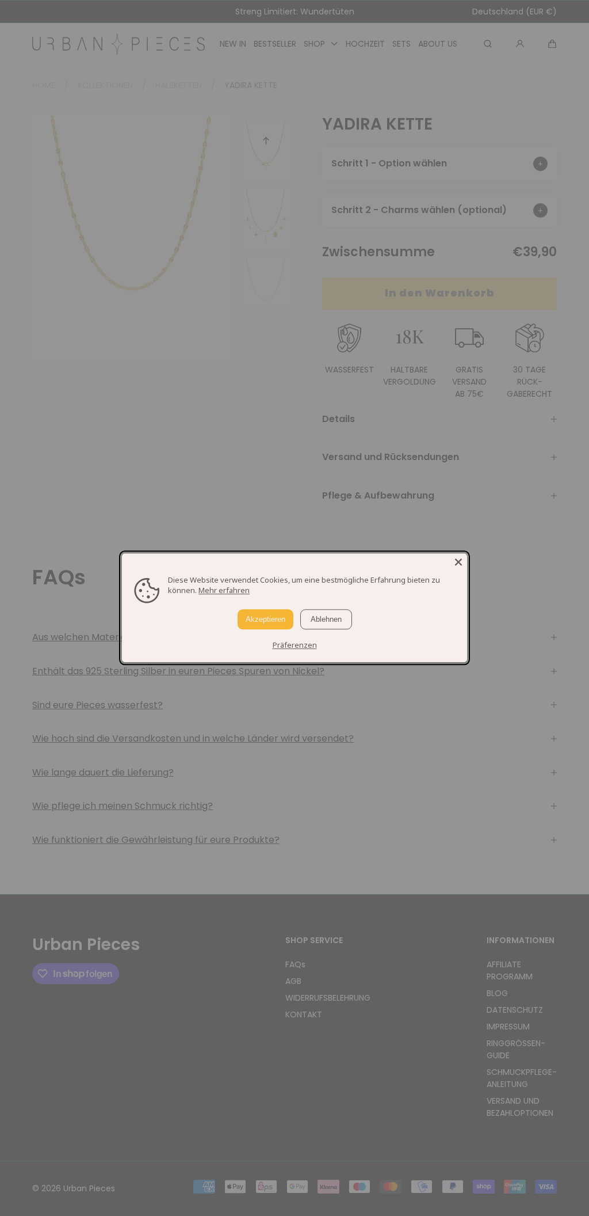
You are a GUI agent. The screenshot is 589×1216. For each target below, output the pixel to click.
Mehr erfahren (224, 590)
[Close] (458, 562)
